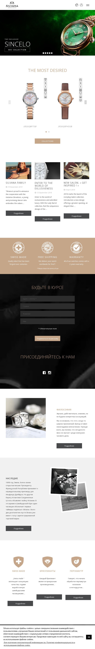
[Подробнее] (69, 443)
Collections (47, 141)
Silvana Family (16, 182)
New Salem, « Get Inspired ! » (75, 184)
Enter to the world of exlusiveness (44, 185)
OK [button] (89, 637)
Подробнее (19, 213)
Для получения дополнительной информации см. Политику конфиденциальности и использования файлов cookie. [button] (39, 644)
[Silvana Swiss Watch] (12, 5)
